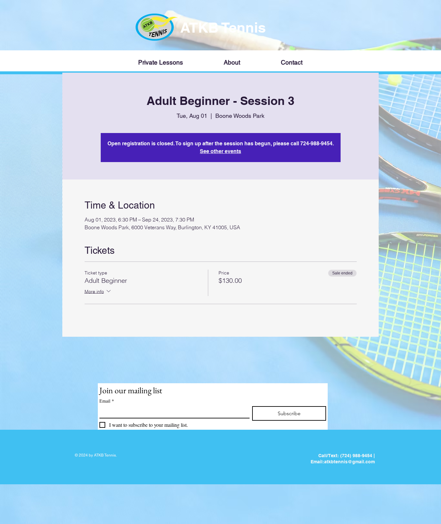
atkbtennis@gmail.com (349, 461)
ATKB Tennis (225, 27)
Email (106, 401)
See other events (220, 151)
